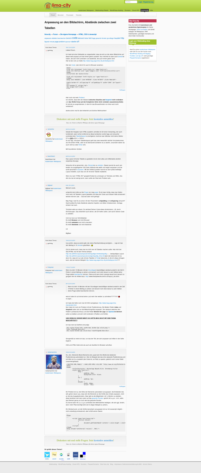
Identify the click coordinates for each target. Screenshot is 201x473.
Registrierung (148, 2)
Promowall (69, 15)
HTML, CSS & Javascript (87, 34)
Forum (53, 15)
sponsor (68, 42)
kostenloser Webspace (86, 10)
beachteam (51, 156)
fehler (86, 38)
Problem (81, 97)
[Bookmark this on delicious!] (83, 459)
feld (90, 38)
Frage (86, 192)
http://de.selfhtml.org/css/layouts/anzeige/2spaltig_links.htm (85, 256)
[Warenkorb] (154, 9)
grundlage (110, 38)
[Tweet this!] (48, 459)
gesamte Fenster (97, 398)
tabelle (73, 41)
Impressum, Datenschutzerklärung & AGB (128, 464)
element (81, 38)
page (56, 41)
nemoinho (51, 129)
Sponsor (111, 312)
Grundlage (91, 270)
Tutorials (78, 15)
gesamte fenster (101, 38)
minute (52, 41)
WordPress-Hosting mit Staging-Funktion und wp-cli (140, 54)
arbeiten (54, 38)
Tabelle (78, 136)
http (122, 37)
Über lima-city (104, 464)
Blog (111, 464)
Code (73, 65)
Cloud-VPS (135, 10)
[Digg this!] (55, 459)
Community (144, 10)
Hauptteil (108, 100)
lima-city (47, 34)
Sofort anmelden (142, 29)
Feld (97, 258)
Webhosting (53, 464)
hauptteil (117, 38)
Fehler (81, 145)
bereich (69, 38)
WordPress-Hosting (116, 10)
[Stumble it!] (62, 459)
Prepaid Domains (135, 58)
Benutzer (61, 15)
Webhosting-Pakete (101, 10)
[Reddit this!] (69, 459)
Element (91, 165)
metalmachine (52, 352)
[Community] (48, 14)
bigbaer (50, 185)
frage (93, 38)
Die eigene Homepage (68, 34)
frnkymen (51, 267)
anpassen (47, 38)
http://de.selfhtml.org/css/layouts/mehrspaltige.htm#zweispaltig (86, 254)
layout (46, 41)
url (78, 41)
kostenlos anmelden (103, 119)
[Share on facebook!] (76, 459)
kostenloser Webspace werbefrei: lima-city (65, 6)
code (74, 38)
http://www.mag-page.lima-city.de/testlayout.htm (98, 61)
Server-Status (147, 464)
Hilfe (151, 10)
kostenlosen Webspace (53, 161)
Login (140, 2)
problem (62, 41)
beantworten (61, 38)
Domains (127, 10)
